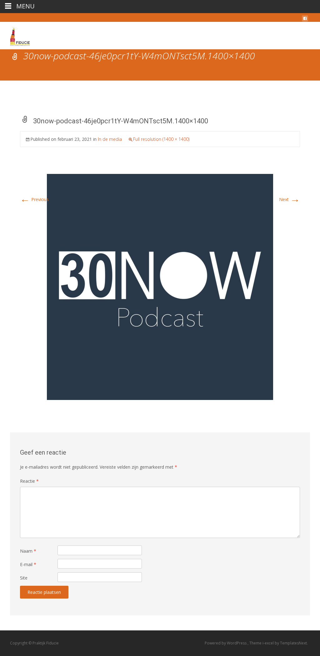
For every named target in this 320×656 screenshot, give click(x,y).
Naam (28, 551)
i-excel (268, 643)
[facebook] (305, 20)
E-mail (28, 564)
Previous (34, 199)
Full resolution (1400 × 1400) (161, 139)
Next (289, 199)
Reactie (29, 481)
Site (24, 578)
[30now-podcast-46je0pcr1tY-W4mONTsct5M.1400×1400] (160, 286)
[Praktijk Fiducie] (28, 34)
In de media (110, 139)
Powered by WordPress (226, 643)
